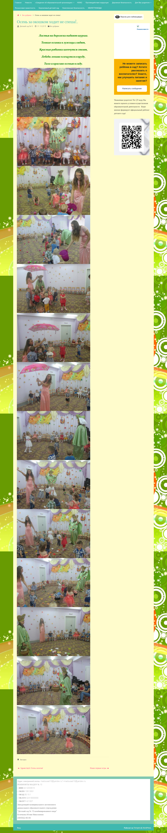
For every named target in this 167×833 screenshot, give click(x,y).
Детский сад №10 (26, 26)
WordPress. (147, 828)
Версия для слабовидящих (131, 16)
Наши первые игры (98, 768)
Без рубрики (26, 15)
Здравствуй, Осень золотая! (31, 768)
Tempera (137, 828)
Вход (19, 828)
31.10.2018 (41, 26)
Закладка (23, 759)
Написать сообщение (132, 88)
